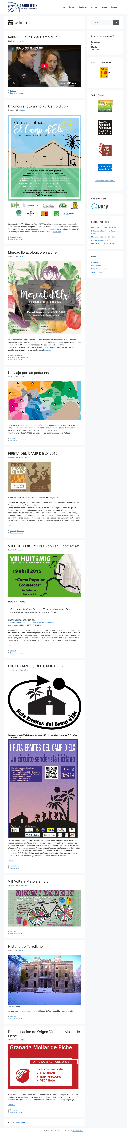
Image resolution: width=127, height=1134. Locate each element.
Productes (83, 7)
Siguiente (20, 1122)
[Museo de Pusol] (105, 155)
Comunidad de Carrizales (105, 181)
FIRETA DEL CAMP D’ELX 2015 (32, 453)
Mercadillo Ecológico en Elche (32, 252)
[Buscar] (116, 22)
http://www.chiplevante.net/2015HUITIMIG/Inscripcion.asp (31, 623)
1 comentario (14, 440)
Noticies (104, 7)
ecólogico (16, 357)
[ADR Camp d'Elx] (105, 111)
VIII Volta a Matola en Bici (28, 881)
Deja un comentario (16, 93)
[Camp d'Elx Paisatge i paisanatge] (105, 134)
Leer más (57, 232)
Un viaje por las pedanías (28, 373)
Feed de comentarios (99, 269)
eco (11, 357)
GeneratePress (78, 1131)
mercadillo (24, 357)
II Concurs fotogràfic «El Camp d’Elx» (38, 106)
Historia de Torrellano (25, 946)
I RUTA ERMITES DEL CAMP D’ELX (36, 666)
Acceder (94, 262)
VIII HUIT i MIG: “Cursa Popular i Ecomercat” (43, 546)
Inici (64, 7)
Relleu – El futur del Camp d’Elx (33, 37)
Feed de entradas (98, 265)
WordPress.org (97, 272)
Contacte (114, 7)
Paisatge (72, 7)
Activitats (94, 7)
